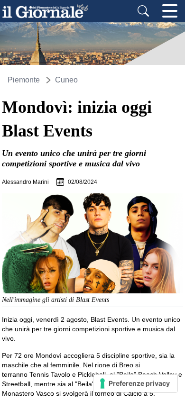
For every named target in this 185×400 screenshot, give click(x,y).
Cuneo (66, 80)
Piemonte (24, 80)
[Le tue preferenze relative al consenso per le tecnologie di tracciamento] (135, 383)
